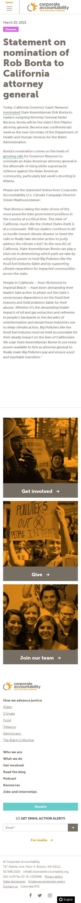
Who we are (12, 752)
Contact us (10, 886)
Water (7, 707)
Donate (41, 807)
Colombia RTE (30, 886)
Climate (10, 29)
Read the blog (14, 772)
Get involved (13, 765)
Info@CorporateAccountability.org (46, 871)
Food (7, 720)
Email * (10, 825)
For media (39, 840)
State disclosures (14, 881)
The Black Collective (18, 740)
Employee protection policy (46, 881)
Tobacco (9, 727)
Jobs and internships (20, 792)
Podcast (9, 778)
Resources (11, 785)
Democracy (12, 733)
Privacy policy (54, 876)
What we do (12, 759)
